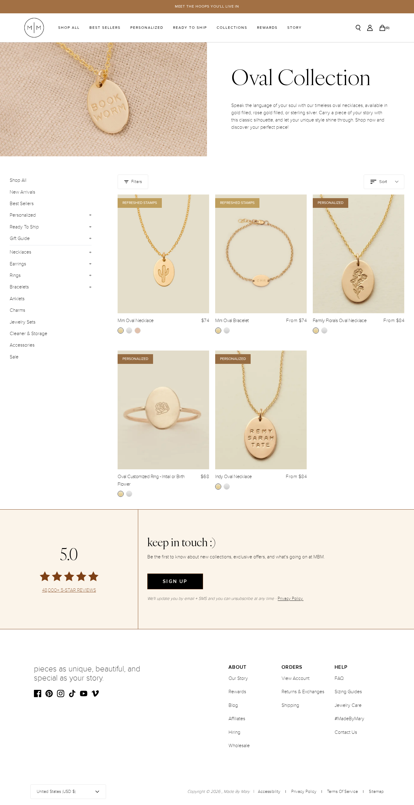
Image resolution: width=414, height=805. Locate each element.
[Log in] (370, 28)
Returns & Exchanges (303, 691)
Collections (232, 27)
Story (294, 27)
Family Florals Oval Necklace (339, 320)
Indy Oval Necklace (233, 476)
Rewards (267, 27)
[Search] (358, 28)
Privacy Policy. (290, 598)
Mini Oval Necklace (135, 320)
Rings (15, 275)
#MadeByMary (349, 718)
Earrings (18, 263)
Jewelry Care (348, 705)
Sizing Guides (348, 691)
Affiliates (237, 718)
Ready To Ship (190, 27)
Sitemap (376, 791)
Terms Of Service (342, 791)
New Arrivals (22, 192)
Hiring (234, 732)
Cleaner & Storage (28, 333)
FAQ (339, 678)
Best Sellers (105, 27)
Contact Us (346, 732)
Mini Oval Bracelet (232, 320)
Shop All (69, 27)
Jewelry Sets (22, 321)
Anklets (17, 298)
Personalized (146, 27)
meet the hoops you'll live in (207, 6)
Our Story (238, 678)
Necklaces (20, 252)
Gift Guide (20, 238)
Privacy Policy (303, 791)
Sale (14, 356)
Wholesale (239, 745)
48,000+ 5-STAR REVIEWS (69, 590)
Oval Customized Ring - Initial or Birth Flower (151, 480)
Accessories (22, 345)
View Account (295, 678)
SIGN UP (175, 581)
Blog (233, 705)
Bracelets (19, 287)
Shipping (290, 705)
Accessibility (269, 791)
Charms (17, 310)
